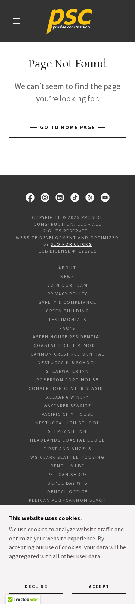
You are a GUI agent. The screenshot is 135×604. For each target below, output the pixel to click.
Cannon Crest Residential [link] (67, 354)
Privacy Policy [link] (67, 293)
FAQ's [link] (67, 328)
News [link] (67, 276)
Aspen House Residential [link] (67, 336)
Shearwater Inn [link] (67, 371)
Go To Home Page (67, 127)
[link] (69, 21)
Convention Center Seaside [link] (67, 388)
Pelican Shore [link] (67, 474)
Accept (99, 586)
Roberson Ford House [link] (67, 379)
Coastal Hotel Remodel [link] (67, 345)
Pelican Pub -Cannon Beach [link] (67, 500)
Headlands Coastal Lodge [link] (67, 440)
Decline (36, 586)
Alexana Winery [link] (67, 397)
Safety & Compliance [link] (67, 302)
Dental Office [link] (67, 491)
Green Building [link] (67, 311)
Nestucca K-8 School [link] (68, 362)
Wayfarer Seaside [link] (68, 405)
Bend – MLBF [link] (67, 466)
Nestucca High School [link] (67, 422)
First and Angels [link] (68, 448)
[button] (16, 20)
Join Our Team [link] (67, 285)
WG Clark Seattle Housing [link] (67, 457)
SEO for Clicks (71, 244)
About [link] (67, 268)
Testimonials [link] (67, 319)
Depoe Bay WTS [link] (67, 483)
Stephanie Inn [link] (67, 431)
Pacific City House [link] (67, 414)
